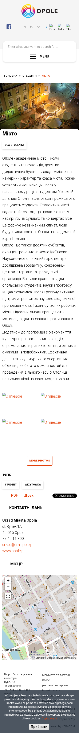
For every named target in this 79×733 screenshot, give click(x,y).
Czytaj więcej (50, 718)
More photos (39, 460)
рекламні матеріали (55, 685)
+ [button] (8, 580)
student (11, 484)
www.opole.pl (13, 551)
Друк (28, 495)
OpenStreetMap (55, 657)
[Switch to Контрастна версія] (39, 34)
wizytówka (33, 484)
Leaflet (39, 657)
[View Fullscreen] (8, 596)
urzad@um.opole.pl (17, 544)
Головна (10, 75)
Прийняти (39, 727)
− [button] (8, 586)
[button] (20, 404)
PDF (14, 495)
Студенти (30, 75)
